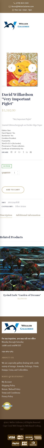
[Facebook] (11, 152)
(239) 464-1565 (22, 3)
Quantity (6, 173)
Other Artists (20, 206)
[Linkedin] (27, 152)
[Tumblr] (23, 152)
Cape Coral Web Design (13, 426)
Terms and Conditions (11, 393)
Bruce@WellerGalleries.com (22, 6)
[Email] (31, 152)
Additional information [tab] (28, 215)
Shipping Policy (8, 385)
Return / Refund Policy (11, 389)
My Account (7, 382)
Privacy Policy (7, 396)
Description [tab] (6, 215)
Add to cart (13, 190)
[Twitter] (15, 152)
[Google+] (19, 152)
